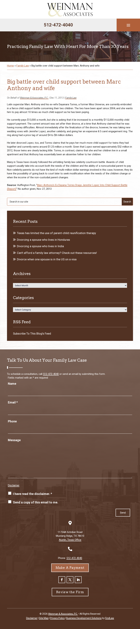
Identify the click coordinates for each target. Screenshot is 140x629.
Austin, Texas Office (70, 539)
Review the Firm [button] (70, 592)
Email (13, 402)
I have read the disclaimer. (32, 494)
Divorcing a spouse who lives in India (40, 246)
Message (14, 440)
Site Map (43, 618)
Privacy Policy (57, 618)
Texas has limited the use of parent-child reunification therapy (56, 233)
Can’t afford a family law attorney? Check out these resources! (57, 253)
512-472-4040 (58, 24)
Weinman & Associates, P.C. (34, 97)
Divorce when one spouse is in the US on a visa (46, 259)
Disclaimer (13, 485)
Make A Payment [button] (70, 567)
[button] (128, 25)
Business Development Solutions (84, 618)
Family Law (70, 97)
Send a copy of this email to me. (35, 502)
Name (12, 383)
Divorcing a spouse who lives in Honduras (43, 239)
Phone (12, 421)
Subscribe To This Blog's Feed (32, 333)
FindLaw (109, 618)
